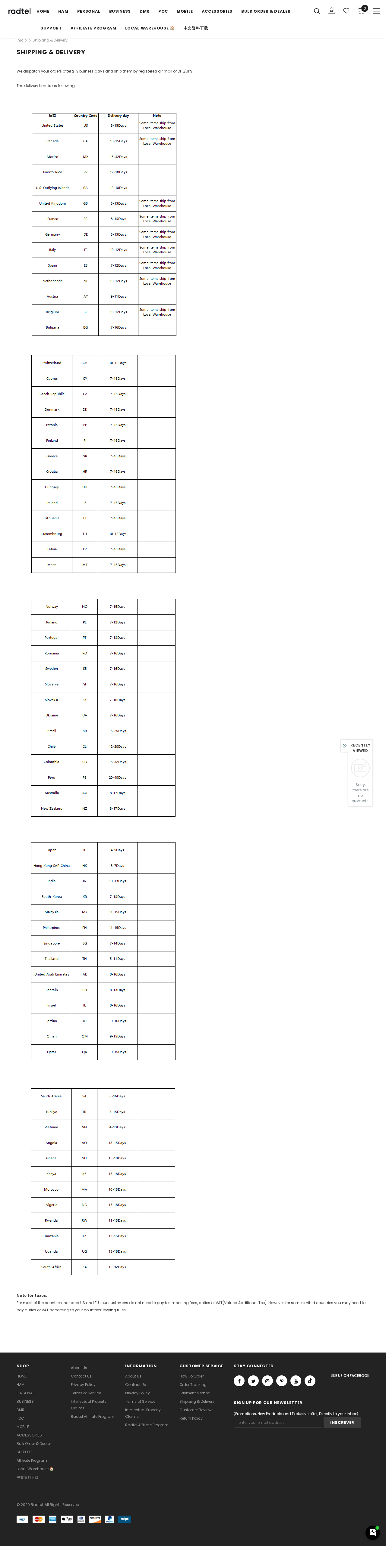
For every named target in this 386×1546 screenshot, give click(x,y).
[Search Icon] (317, 11)
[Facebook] (239, 1380)
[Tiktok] (310, 1380)
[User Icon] (331, 11)
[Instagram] (267, 1380)
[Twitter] (253, 1380)
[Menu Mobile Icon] (376, 11)
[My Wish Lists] (346, 11)
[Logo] (19, 11)
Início (22, 40)
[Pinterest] (281, 1380)
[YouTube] (295, 1380)
